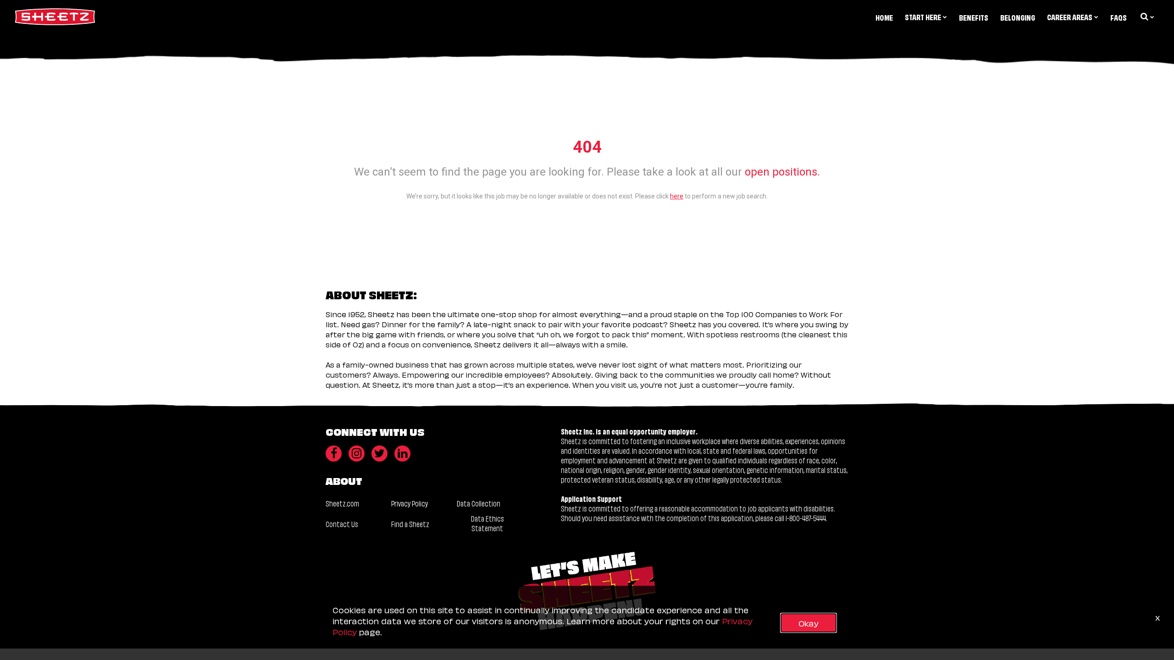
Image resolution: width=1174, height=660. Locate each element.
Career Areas (1069, 16)
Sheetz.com (342, 503)
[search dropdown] (1146, 16)
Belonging (1017, 17)
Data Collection (478, 503)
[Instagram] (357, 454)
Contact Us (342, 523)
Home (884, 17)
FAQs (1118, 17)
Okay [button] (808, 622)
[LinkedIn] (402, 454)
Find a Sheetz (410, 523)
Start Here (923, 16)
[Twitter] (379, 454)
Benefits (973, 17)
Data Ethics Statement (487, 523)
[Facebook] (334, 454)
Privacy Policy (409, 503)
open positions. (782, 171)
